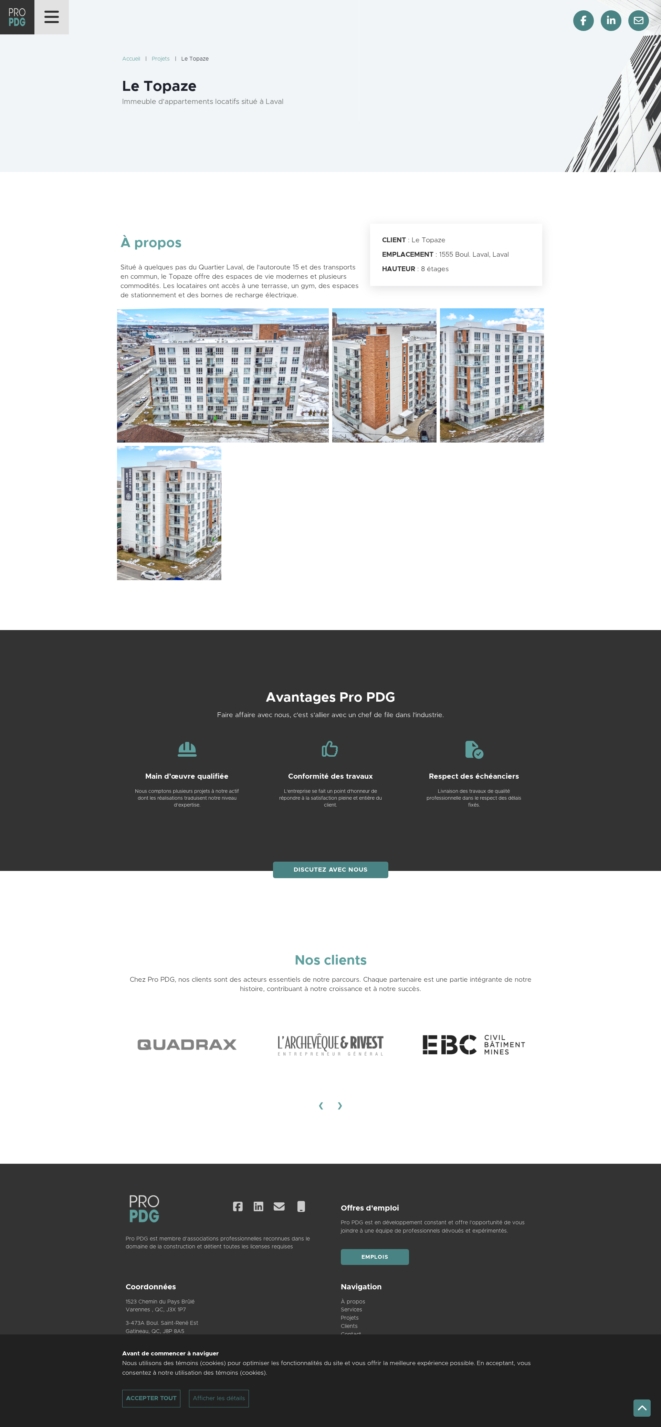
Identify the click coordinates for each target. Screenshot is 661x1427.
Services (351, 1309)
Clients (349, 1326)
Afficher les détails (219, 1398)
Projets (161, 59)
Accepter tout (151, 1398)
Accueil (131, 59)
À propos (353, 1301)
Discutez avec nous (331, 870)
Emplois (374, 1257)
